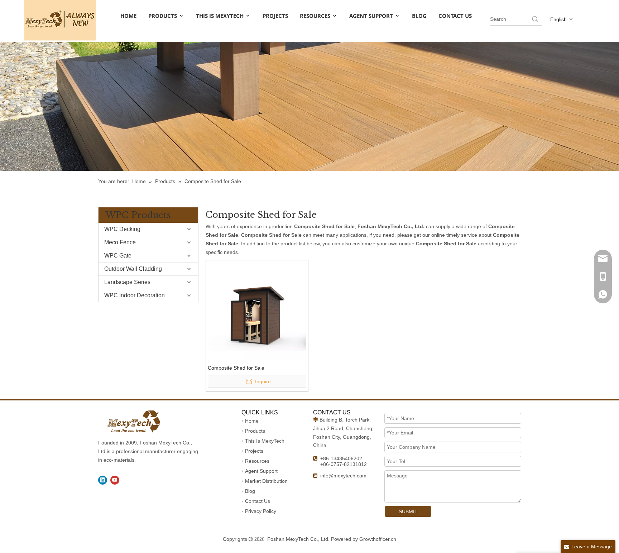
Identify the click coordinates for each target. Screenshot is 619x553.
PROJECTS (275, 15)
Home (252, 421)
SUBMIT (408, 511)
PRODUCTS (163, 15)
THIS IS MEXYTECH (220, 15)
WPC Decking (122, 229)
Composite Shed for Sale (236, 368)
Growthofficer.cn (377, 539)
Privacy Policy (260, 511)
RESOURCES (316, 15)
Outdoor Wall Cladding (133, 269)
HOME (128, 15)
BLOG (419, 15)
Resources (257, 461)
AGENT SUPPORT (371, 15)
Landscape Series (127, 282)
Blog (250, 491)
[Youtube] (114, 480)
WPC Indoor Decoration (134, 295)
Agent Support (261, 471)
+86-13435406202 (341, 458)
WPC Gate (117, 256)
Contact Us (257, 501)
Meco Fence (120, 242)
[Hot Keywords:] (535, 19)
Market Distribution (266, 481)
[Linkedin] (102, 480)
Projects (254, 451)
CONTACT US (455, 15)
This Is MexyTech (264, 441)
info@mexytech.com (343, 476)
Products (255, 431)
